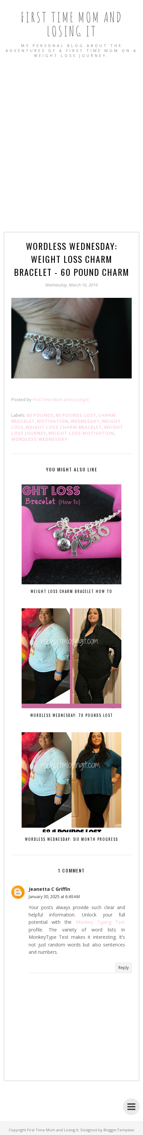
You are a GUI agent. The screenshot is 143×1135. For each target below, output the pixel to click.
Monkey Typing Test (100, 922)
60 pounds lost (76, 415)
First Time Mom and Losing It (72, 24)
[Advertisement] (71, 138)
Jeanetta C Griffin (49, 889)
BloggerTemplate (118, 1129)
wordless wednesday (39, 439)
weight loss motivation (81, 433)
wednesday (85, 421)
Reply (123, 967)
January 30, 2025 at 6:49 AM (54, 896)
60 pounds (40, 415)
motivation (53, 421)
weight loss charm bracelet (64, 427)
